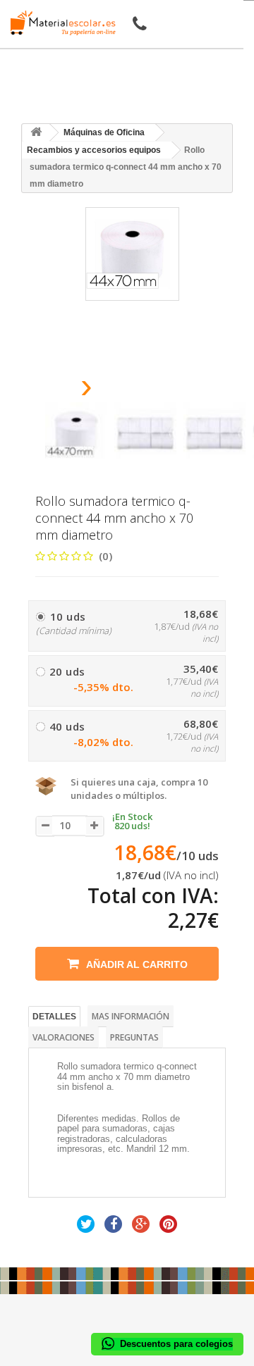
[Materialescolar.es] (59, 23)
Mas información (130, 1016)
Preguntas (134, 1037)
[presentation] (50, 390)
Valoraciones (63, 1037)
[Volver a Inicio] (36, 133)
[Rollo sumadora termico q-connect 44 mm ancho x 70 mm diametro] (76, 433)
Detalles (54, 1017)
